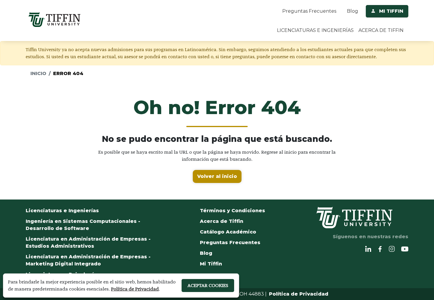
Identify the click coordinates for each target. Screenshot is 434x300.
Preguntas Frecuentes (309, 11)
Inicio (38, 73)
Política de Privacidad (298, 294)
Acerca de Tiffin (221, 221)
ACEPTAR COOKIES (207, 285)
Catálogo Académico (228, 232)
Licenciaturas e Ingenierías (62, 210)
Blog (352, 11)
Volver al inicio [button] (217, 176)
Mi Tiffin (211, 264)
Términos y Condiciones (232, 210)
